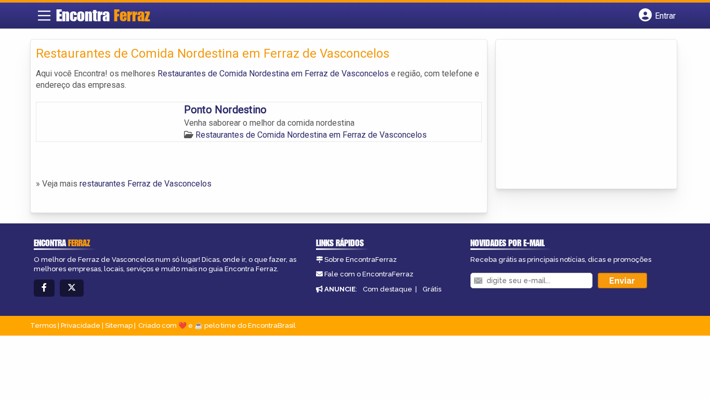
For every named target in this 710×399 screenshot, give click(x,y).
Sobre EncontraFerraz (360, 259)
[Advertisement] (579, 115)
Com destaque (387, 289)
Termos (43, 325)
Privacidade (80, 325)
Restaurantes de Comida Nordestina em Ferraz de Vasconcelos (273, 73)
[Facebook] (44, 288)
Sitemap (119, 325)
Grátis (432, 289)
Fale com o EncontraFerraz (368, 274)
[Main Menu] (44, 15)
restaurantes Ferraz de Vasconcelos (146, 184)
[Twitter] (72, 288)
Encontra (103, 15)
